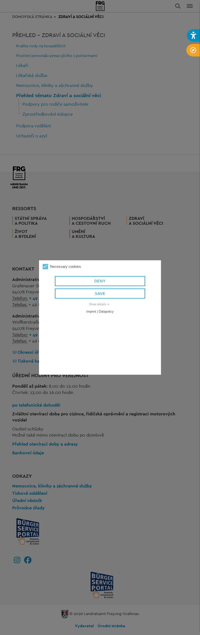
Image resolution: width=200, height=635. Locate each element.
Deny (100, 281)
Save (100, 293)
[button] (193, 35)
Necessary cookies (65, 266)
